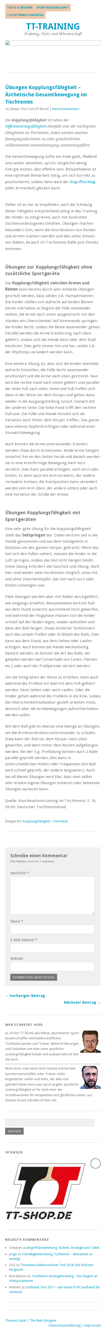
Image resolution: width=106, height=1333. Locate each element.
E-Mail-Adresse (23, 940)
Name (16, 921)
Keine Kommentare (65, 109)
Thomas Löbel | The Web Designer (31, 1320)
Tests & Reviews (20, 7)
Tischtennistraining (25, 15)
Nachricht (19, 873)
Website (16, 958)
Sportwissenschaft (52, 7)
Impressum (92, 1325)
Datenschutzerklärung (65, 1325)
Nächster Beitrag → (82, 1002)
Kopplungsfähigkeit (36, 821)
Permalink (61, 821)
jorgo (13, 1254)
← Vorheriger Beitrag (25, 996)
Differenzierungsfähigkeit (25, 126)
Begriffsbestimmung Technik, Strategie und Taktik (63, 1248)
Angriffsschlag (82, 182)
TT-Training (53, 26)
